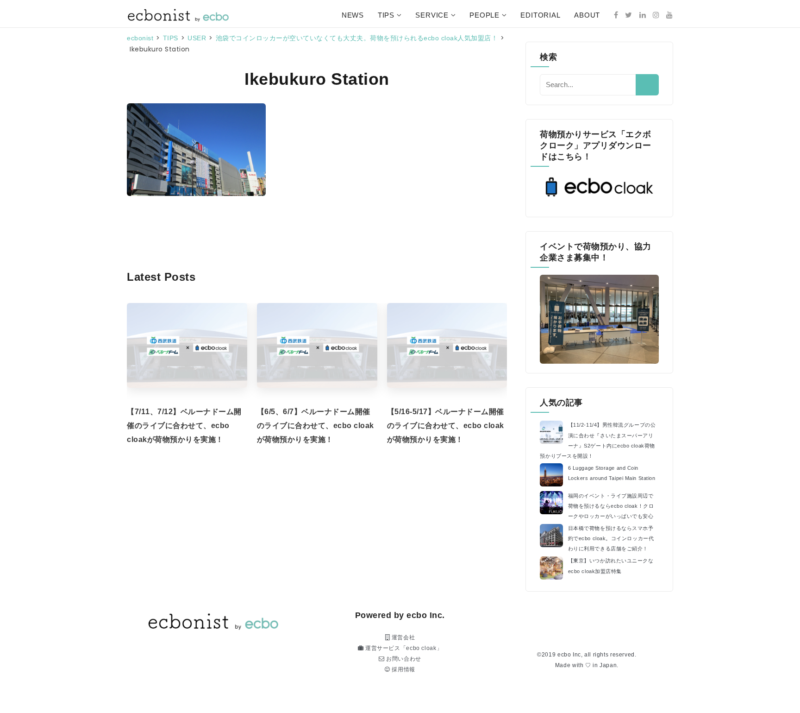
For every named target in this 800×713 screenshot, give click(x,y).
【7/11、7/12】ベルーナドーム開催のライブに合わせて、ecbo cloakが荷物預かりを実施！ (184, 425)
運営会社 (402, 637)
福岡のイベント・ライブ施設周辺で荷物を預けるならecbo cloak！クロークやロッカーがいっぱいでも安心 (611, 506)
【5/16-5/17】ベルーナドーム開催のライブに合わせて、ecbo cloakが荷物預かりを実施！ (445, 425)
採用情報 (402, 669)
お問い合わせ (403, 659)
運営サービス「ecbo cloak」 (402, 648)
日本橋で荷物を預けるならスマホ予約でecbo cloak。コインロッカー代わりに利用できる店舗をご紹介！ (611, 538)
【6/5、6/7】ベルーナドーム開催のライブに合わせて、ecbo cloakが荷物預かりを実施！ (315, 425)
